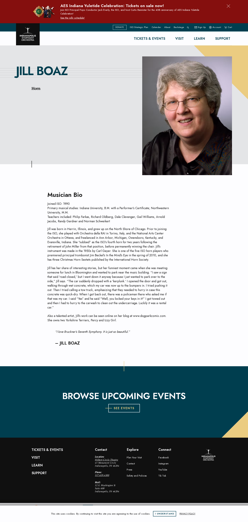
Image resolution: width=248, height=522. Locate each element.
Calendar (156, 27)
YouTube (162, 469)
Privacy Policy (187, 513)
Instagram (163, 463)
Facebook (163, 457)
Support (222, 38)
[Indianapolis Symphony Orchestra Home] (28, 34)
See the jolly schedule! (72, 18)
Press (129, 469)
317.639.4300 (102, 475)
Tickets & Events (149, 38)
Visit (179, 38)
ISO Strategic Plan (139, 27)
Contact (131, 463)
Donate (119, 27)
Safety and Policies (137, 475)
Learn (199, 38)
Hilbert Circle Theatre (106, 459)
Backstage (179, 27)
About (167, 27)
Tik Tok (162, 475)
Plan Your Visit (134, 457)
